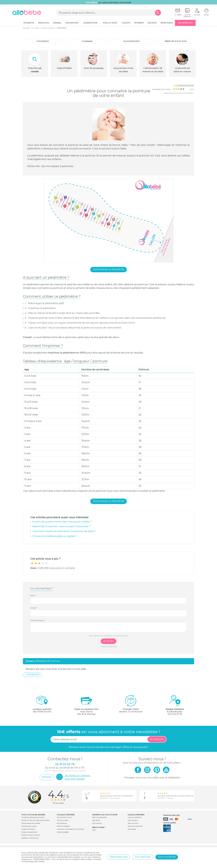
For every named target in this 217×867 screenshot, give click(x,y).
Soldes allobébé (63, 832)
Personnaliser (119, 857)
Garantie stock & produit (30, 835)
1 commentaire (184, 85)
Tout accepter (167, 857)
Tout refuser (143, 857)
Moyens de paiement (29, 832)
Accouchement (131, 41)
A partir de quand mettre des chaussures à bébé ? (62, 521)
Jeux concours (133, 823)
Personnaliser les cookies (30, 823)
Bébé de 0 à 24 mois (176, 41)
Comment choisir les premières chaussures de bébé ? (64, 531)
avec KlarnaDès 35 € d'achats (86, 711)
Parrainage (132, 829)
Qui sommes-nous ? (64, 817)
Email (33, 608)
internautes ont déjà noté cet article (179, 93)
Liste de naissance (135, 817)
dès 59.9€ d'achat (42, 710)
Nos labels (96, 820)
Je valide (108, 641)
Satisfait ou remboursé (29, 838)
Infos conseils (133, 820)
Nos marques (62, 823)
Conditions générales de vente (32, 817)
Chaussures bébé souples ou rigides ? (54, 536)
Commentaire (37, 620)
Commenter (32, 674)
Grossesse (87, 41)
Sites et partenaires (99, 817)
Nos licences (97, 823)
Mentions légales (63, 826)
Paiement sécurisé (171, 815)
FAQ (93, 830)
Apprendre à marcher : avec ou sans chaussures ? (61, 526)
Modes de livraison (28, 829)
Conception (43, 41)
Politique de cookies (29, 826)
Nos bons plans (62, 820)
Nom (33, 595)
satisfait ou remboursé (130, 710)
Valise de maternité (135, 826)
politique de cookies (35, 861)
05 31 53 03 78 (175, 714)
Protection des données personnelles (35, 820)
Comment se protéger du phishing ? (71, 829)
